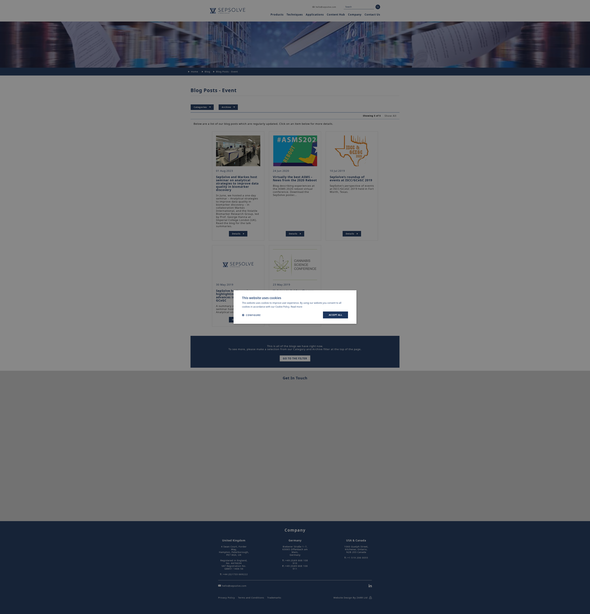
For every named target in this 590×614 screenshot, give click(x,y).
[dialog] (295, 307)
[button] (251, 315)
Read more (296, 306)
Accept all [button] (335, 314)
